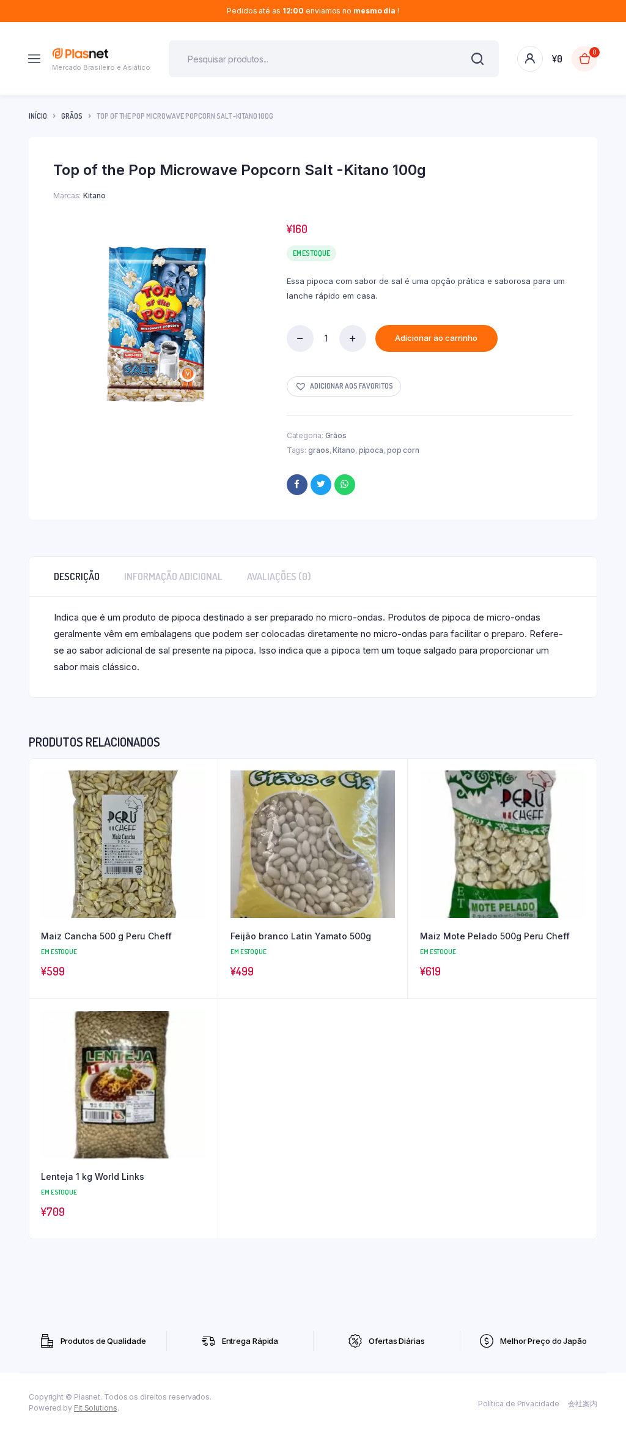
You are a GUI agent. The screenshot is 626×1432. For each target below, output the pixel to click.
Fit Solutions (95, 1407)
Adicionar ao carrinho (436, 338)
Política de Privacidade (518, 1403)
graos (319, 450)
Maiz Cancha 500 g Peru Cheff (106, 936)
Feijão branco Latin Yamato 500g (300, 936)
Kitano (344, 450)
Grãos (72, 116)
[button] (344, 386)
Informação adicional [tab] (173, 576)
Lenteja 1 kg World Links (92, 1176)
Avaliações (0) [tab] (279, 576)
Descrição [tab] (77, 576)
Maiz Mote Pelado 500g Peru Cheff (495, 936)
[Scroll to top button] (606, 1383)
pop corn (403, 450)
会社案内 (582, 1403)
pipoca (371, 450)
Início (38, 116)
